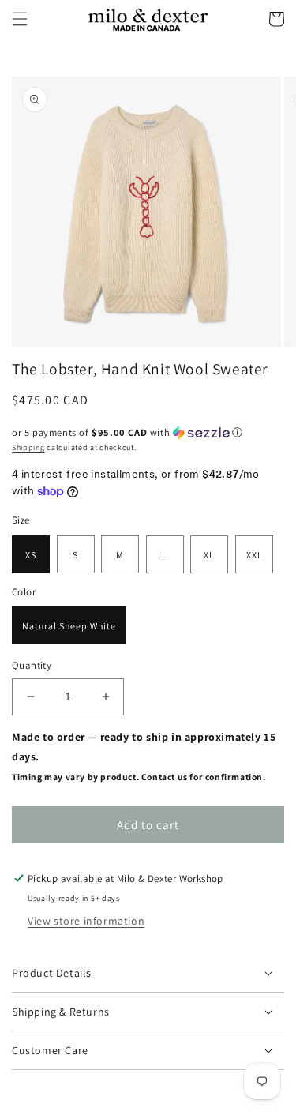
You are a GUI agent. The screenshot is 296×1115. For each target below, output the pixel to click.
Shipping (28, 447)
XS (30, 555)
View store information (86, 921)
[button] (19, 19)
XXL (254, 555)
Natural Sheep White (69, 626)
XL (209, 555)
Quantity (31, 665)
